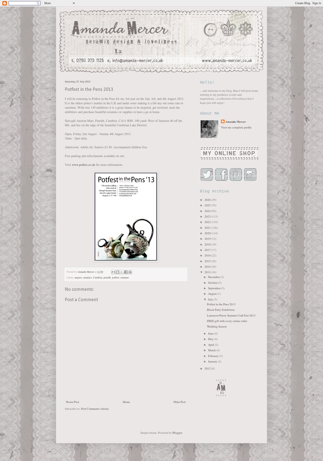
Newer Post (72, 402)
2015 (208, 261)
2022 (208, 222)
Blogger (177, 433)
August (212, 294)
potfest (115, 277)
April (211, 345)
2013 (208, 272)
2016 (208, 255)
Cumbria (97, 277)
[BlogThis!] (117, 272)
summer (124, 277)
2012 (208, 368)
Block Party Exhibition (221, 310)
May (211, 339)
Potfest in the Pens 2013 (221, 304)
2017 (208, 250)
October (213, 283)
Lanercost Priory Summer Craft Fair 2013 (231, 315)
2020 (208, 233)
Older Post (179, 402)
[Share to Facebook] (126, 272)
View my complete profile (236, 127)
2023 (208, 216)
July (211, 299)
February (213, 356)
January (213, 361)
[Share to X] (122, 272)
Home (126, 402)
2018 (208, 244)
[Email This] (113, 272)
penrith (107, 277)
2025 (208, 205)
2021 (208, 228)
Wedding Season (217, 326)
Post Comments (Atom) (95, 409)
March (212, 350)
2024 (208, 211)
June (211, 333)
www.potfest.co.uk (83, 165)
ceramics (87, 277)
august (78, 277)
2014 (208, 267)
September (214, 288)
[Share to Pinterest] (130, 272)
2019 (208, 239)
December (214, 277)
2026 (208, 200)
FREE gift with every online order (227, 321)
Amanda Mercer (235, 122)
